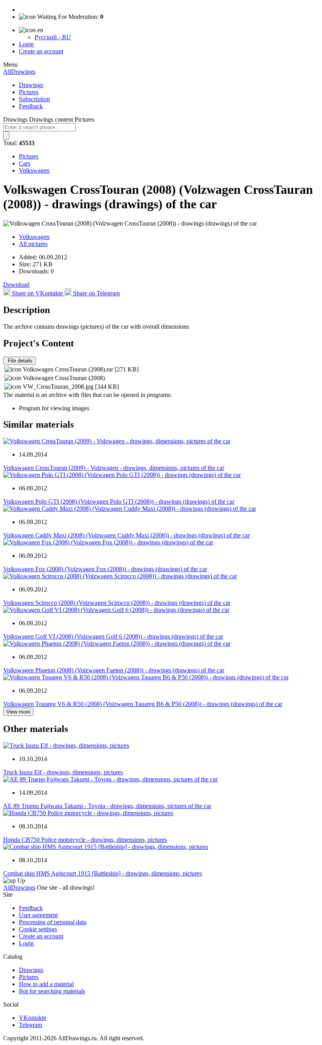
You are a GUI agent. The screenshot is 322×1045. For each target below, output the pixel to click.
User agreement (38, 915)
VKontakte (32, 1017)
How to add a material (46, 984)
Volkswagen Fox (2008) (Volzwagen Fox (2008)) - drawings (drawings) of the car (105, 569)
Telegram (30, 1024)
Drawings (31, 85)
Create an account (41, 51)
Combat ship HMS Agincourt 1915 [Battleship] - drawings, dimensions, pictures (102, 873)
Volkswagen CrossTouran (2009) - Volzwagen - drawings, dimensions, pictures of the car (113, 467)
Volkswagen (34, 170)
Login (26, 44)
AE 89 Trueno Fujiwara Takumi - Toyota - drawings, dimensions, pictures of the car (107, 806)
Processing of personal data (52, 922)
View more (18, 712)
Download (16, 284)
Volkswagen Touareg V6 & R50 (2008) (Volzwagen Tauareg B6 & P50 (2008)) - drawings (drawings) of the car (142, 704)
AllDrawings (19, 71)
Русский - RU (53, 37)
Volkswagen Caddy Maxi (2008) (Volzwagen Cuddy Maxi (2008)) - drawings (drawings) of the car (126, 535)
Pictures (28, 92)
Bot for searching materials (52, 991)
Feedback (31, 106)
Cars (24, 163)
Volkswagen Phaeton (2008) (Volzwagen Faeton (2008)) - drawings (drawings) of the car (113, 670)
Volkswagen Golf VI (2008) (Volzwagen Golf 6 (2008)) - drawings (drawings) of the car (113, 636)
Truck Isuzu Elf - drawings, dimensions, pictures (63, 772)
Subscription (34, 99)
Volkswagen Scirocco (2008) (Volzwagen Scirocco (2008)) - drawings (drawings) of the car (117, 602)
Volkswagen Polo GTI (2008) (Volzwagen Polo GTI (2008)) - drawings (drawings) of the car (118, 501)
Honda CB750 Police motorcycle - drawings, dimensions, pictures (85, 839)
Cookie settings (38, 929)
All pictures (33, 243)
